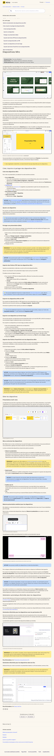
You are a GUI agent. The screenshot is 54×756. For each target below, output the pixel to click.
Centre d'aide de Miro (7, 6)
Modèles (5, 737)
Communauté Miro (32, 751)
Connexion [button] (48, 2)
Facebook (3, 709)
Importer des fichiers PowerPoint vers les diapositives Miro (17, 46)
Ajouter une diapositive (9, 32)
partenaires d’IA (16, 186)
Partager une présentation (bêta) (11, 34)
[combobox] (27, 11)
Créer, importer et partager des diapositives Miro (14, 26)
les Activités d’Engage (16, 200)
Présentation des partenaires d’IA (21, 660)
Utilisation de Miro (16, 6)
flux (12, 190)
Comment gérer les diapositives (34, 221)
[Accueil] (10, 2)
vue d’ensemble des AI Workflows (10, 609)
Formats (22, 6)
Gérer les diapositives (8, 49)
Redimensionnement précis (13, 480)
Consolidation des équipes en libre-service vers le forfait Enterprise (18, 742)
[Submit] (10, 10)
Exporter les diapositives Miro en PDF (12, 40)
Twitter (5, 709)
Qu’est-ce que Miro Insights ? (9, 739)
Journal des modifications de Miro (12, 751)
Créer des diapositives (35, 292)
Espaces (4, 734)
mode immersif (36, 257)
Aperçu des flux (17, 706)
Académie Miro (46, 751)
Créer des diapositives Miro (10, 29)
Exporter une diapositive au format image (13, 43)
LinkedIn (7, 709)
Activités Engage (6, 599)
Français (42, 2)
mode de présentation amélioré (35, 461)
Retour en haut (6, 724)
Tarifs (40, 751)
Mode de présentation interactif (10, 732)
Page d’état (23, 751)
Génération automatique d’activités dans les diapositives (29, 203)
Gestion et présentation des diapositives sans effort (14, 23)
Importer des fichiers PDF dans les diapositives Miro (15, 37)
